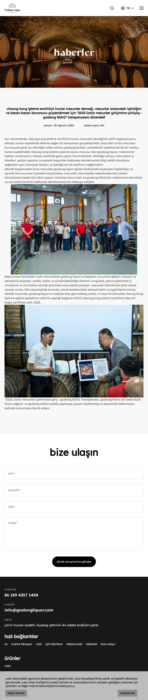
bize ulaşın (108, 644)
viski (39, 644)
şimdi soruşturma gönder (74, 561)
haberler (91, 644)
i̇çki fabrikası (54, 644)
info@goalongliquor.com (29, 609)
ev (6, 644)
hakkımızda (74, 644)
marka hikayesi (21, 644)
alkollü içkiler (103, 147)
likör (83, 147)
